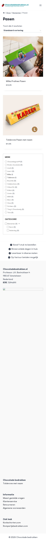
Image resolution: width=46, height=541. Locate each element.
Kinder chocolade (13, 165)
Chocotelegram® (13, 162)
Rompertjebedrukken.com (15, 526)
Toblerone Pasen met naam (19, 140)
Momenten (11, 224)
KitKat (9, 190)
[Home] (4, 13)
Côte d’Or (10, 187)
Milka (9, 174)
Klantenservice (10, 501)
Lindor (9, 193)
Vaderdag (12, 230)
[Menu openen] (40, 5)
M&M (9, 197)
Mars (9, 200)
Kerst (11, 227)
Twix (9, 212)
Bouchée (10, 181)
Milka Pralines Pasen (16, 81)
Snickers (10, 206)
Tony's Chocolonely (14, 209)
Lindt (9, 168)
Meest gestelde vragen (14, 498)
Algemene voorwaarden (14, 508)
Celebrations (12, 184)
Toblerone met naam (13, 483)
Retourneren (9, 505)
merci (9, 171)
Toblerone (10, 177)
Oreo (9, 203)
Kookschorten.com (12, 522)
